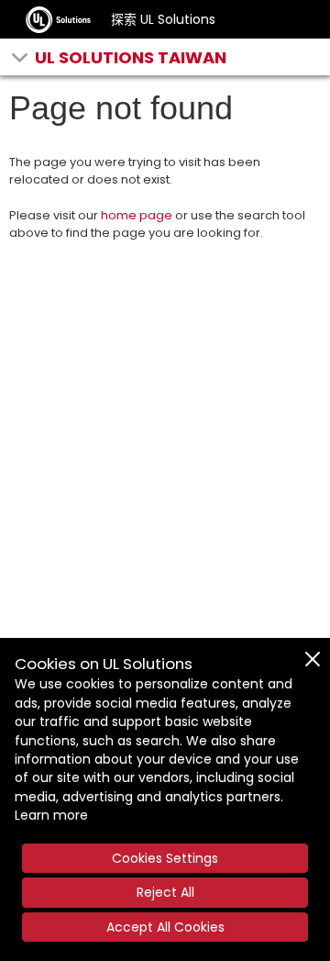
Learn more (51, 815)
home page (136, 215)
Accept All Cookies (165, 927)
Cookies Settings (165, 858)
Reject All (165, 892)
